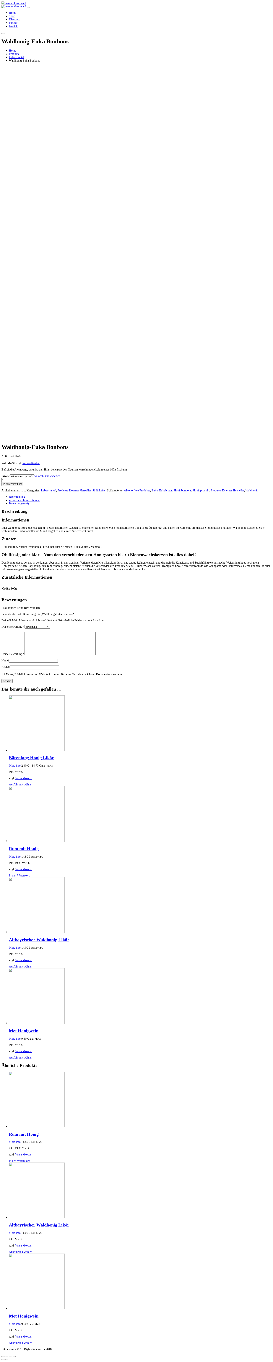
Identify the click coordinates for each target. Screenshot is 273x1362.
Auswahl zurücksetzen (47, 476)
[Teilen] (6, 1356)
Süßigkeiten (99, 490)
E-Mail (5, 667)
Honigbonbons (182, 490)
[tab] (140, 496)
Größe (6, 476)
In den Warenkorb (12, 484)
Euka (155, 490)
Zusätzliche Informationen (24, 500)
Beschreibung (17, 496)
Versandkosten (31, 463)
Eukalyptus (165, 490)
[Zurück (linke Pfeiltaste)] (2, 1359)
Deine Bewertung (13, 626)
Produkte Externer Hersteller (74, 490)
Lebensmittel (48, 490)
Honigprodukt (201, 490)
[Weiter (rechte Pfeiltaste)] (6, 1359)
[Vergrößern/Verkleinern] (14, 1356)
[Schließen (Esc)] (2, 1356)
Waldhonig (252, 490)
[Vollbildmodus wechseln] (10, 1356)
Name (5, 660)
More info (15, 765)
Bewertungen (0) (19, 503)
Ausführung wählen (20, 784)
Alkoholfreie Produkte (137, 490)
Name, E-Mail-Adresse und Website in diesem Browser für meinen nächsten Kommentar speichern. (64, 674)
